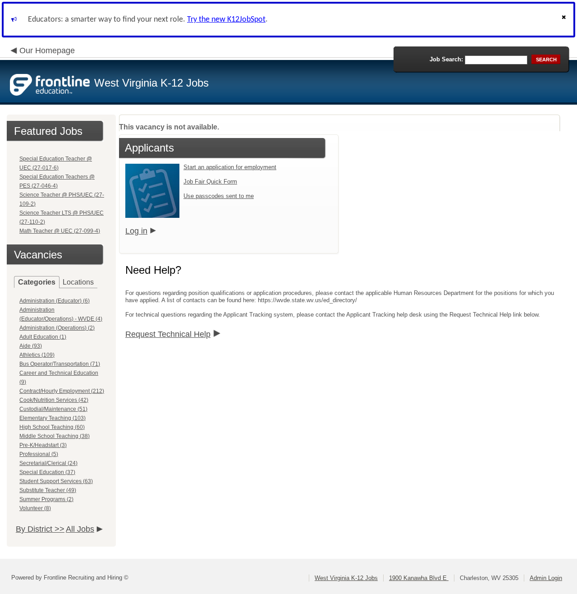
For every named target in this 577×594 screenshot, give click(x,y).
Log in (136, 231)
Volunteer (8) (35, 508)
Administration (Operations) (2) (57, 328)
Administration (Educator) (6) (54, 301)
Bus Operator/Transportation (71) (59, 364)
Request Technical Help (168, 334)
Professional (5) (38, 454)
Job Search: (446, 59)
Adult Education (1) (42, 337)
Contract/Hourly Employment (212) (61, 391)
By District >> (40, 529)
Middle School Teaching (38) (54, 436)
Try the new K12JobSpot (226, 19)
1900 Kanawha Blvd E (419, 578)
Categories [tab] (36, 282)
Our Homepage (47, 50)
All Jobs (80, 529)
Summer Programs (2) (46, 499)
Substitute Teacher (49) (47, 490)
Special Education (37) (47, 472)
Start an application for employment (229, 167)
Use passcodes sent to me (218, 196)
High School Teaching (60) (52, 427)
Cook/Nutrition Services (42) (53, 400)
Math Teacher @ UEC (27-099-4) (59, 231)
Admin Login (546, 578)
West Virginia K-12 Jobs (346, 578)
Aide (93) (30, 346)
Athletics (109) (37, 355)
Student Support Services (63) (56, 481)
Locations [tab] (78, 282)
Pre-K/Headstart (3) (43, 445)
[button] (565, 19)
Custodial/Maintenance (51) (53, 409)
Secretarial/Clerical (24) (48, 463)
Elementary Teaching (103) (52, 418)
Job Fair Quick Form (210, 181)
